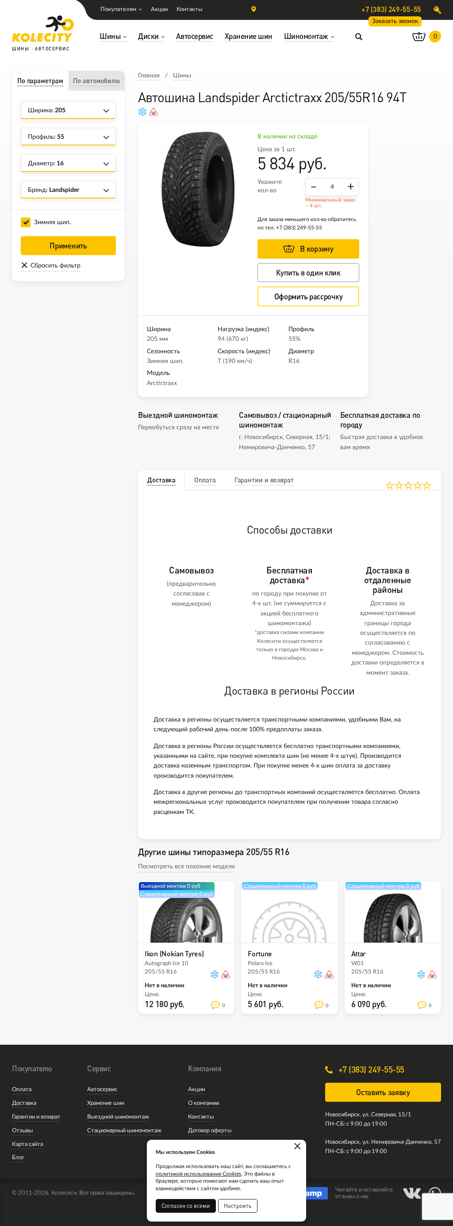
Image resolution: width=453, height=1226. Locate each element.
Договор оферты (209, 1131)
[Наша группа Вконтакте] (412, 1193)
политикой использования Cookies (198, 1173)
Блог (18, 1158)
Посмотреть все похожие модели (186, 866)
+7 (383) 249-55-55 (391, 9)
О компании (203, 1103)
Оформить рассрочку (308, 296)
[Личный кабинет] (437, 10)
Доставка (24, 1103)
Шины (182, 76)
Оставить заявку (383, 1092)
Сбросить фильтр (56, 266)
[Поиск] (359, 36)
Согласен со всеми (185, 1205)
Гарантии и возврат (36, 1117)
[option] (197, 189)
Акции (159, 9)
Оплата (21, 1089)
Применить (68, 245)
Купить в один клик (308, 272)
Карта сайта (27, 1144)
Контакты (189, 9)
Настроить (238, 1205)
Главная (149, 76)
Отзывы (22, 1131)
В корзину (316, 248)
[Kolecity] (43, 28)
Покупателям (118, 9)
